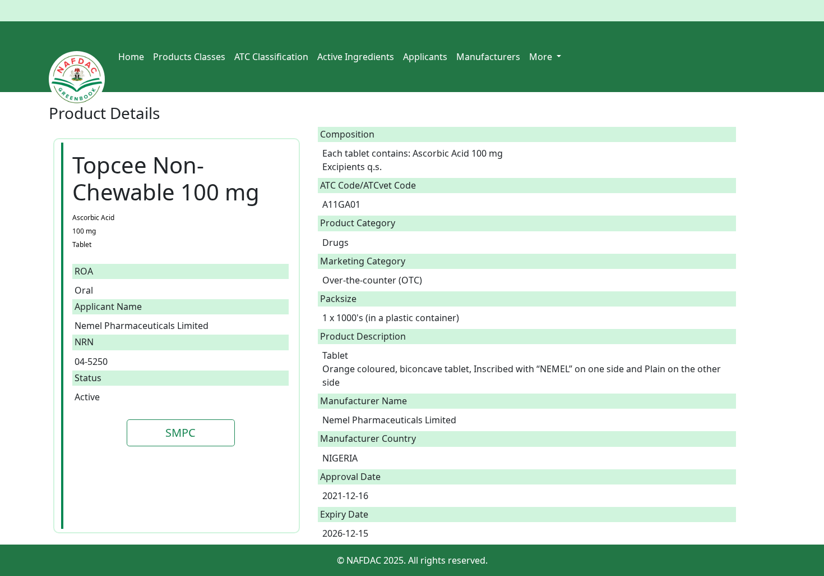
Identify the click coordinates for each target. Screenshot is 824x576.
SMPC (180, 432)
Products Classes (189, 57)
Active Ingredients (355, 57)
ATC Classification (271, 57)
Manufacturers (488, 57)
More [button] (541, 57)
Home (131, 57)
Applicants (425, 57)
